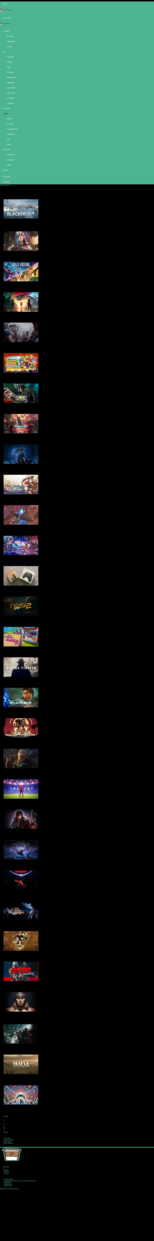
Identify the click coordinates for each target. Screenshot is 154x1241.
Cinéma (9, 118)
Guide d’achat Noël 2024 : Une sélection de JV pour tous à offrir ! (33, 1108)
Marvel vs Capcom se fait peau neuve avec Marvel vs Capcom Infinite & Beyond (40, 558)
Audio (9, 67)
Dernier (6, 1132)
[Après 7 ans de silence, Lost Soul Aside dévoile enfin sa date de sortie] (21, 463)
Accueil (2, 185)
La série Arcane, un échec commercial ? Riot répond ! (28, 254)
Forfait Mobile (11, 41)
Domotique (10, 72)
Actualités (6, 31)
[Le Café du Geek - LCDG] (6, 11)
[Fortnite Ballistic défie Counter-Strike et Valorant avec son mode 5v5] (21, 980)
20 (4, 1127)
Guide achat (7, 108)
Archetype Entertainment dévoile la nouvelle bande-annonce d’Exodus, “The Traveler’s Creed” (47, 710)
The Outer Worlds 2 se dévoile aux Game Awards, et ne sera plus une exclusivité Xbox (43, 619)
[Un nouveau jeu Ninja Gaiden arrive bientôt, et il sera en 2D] (21, 433)
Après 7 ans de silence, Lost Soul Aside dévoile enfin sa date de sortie (35, 467)
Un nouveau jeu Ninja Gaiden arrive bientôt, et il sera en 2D (31, 437)
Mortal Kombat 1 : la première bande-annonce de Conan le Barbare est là (38, 1015)
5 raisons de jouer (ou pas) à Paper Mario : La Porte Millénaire (33, 376)
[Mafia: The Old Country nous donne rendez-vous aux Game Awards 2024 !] (21, 1073)
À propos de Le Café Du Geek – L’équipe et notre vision (20, 1180)
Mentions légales (8, 1179)
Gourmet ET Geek (12, 129)
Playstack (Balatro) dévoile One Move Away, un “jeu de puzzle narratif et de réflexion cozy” (46, 650)
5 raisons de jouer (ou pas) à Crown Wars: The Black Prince (31, 345)
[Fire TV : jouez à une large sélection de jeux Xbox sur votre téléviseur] (21, 585)
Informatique (10, 82)
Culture (6, 113)
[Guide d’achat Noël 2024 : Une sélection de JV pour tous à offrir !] (21, 1104)
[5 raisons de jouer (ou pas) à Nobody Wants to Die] (21, 1043)
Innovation (7, 149)
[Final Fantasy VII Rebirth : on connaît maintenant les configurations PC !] (21, 311)
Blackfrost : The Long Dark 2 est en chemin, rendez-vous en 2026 (33, 222)
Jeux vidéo (10, 123)
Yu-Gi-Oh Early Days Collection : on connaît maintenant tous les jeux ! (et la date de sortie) (45, 954)
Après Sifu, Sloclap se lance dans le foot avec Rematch (28, 802)
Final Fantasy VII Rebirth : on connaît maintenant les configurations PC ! (37, 315)
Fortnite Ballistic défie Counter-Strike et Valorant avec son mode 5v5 (35, 984)
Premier (6, 1116)
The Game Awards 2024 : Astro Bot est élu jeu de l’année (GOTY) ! (35, 923)
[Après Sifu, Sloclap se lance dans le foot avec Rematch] (21, 798)
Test (5, 51)
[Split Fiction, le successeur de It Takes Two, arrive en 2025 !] (21, 281)
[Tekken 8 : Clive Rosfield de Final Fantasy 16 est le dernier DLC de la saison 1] (21, 828)
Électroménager (11, 77)
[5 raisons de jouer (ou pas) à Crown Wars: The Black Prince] (21, 341)
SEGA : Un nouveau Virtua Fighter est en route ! (26, 680)
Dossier (6, 170)
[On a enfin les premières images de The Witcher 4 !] (21, 767)
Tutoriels (9, 46)
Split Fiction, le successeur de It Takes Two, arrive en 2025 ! (31, 284)
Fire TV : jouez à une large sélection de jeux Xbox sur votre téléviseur (36, 589)
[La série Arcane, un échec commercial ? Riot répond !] (21, 250)
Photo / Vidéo (11, 93)
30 (4, 1129)
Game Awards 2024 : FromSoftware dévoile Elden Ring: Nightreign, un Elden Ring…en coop (46, 863)
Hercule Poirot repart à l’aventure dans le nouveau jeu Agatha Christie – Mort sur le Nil (44, 741)
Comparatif (10, 103)
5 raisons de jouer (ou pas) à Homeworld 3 (23, 528)
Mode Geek (10, 134)
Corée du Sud (11, 154)
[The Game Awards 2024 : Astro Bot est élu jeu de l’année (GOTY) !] (21, 920)
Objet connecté (11, 87)
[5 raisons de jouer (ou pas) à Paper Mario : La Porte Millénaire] (21, 372)
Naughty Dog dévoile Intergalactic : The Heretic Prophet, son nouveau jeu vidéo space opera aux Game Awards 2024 (57, 893)
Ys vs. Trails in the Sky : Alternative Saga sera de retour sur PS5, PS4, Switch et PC (42, 497)
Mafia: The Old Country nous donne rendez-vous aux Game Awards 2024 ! (38, 1077)
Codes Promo (7, 1182)
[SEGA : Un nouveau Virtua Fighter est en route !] (21, 676)
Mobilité (9, 62)
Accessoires (10, 98)
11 (4, 1124)
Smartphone (10, 57)
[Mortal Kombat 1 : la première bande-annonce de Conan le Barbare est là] (21, 1011)
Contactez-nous (8, 1184)
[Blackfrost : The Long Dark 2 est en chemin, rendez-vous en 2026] (21, 218)
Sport (8, 139)
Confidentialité (8, 1185)
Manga (9, 144)
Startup (9, 165)
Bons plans (10, 36)
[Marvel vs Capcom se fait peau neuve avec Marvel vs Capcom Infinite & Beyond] (21, 554)
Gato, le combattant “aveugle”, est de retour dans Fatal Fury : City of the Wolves (41, 406)
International (10, 159)
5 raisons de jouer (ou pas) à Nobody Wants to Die (26, 1047)
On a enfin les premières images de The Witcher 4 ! (27, 771)
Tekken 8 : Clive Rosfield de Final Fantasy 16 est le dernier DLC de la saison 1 (39, 832)
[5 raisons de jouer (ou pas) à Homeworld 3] (21, 524)
